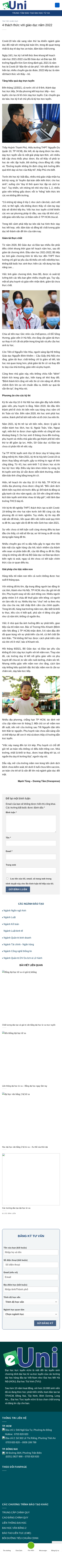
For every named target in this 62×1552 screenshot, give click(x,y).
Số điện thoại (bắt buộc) (16, 1260)
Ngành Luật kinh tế (13, 931)
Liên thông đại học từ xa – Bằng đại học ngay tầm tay (24, 1086)
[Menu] (57, 5)
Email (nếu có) (11, 1272)
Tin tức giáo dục (10, 21)
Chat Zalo (19, 1550)
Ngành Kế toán (11, 924)
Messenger (43, 1550)
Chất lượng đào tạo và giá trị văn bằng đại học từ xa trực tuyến (28, 1025)
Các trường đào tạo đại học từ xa (16, 1208)
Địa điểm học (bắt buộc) (15, 1285)
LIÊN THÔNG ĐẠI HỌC (14, 1523)
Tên (8, 837)
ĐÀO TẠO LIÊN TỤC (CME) (16, 1533)
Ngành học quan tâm (14, 1309)
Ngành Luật (10, 917)
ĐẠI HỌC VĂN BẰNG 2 (14, 1528)
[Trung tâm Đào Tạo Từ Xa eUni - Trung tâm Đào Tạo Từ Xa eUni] (15, 5)
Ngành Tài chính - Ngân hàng (19, 944)
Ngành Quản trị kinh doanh (17, 937)
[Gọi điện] (31, 1546)
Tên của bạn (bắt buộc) (15, 1248)
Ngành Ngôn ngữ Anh (15, 910)
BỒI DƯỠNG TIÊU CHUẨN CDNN (20, 1538)
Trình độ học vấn (12, 1297)
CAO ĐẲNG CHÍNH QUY (15, 1517)
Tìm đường (7, 1550)
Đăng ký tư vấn (55, 1551)
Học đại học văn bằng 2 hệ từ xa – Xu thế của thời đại (25, 1147)
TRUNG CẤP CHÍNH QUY (16, 1512)
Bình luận (11, 812)
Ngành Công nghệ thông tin (18, 951)
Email (9, 851)
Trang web (11, 865)
